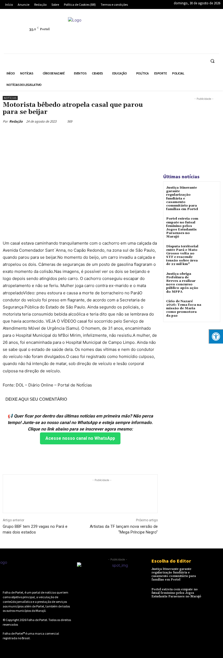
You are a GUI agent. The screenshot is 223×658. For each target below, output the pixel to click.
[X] (156, 38)
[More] (107, 134)
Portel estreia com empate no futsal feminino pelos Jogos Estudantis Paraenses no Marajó (182, 228)
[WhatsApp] (169, 38)
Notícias (10, 98)
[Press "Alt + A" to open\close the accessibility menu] (216, 336)
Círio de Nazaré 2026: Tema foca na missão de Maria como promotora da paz (183, 308)
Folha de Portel (37, 620)
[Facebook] (156, 26)
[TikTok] (206, 26)
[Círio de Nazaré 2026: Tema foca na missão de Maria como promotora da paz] (210, 306)
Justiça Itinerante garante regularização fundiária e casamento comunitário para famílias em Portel (182, 198)
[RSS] (181, 26)
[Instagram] (169, 26)
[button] (212, 61)
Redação (16, 121)
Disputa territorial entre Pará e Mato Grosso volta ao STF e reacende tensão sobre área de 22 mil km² (182, 255)
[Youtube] (181, 38)
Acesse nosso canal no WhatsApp (80, 438)
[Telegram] (194, 26)
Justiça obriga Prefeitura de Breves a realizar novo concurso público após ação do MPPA (182, 283)
